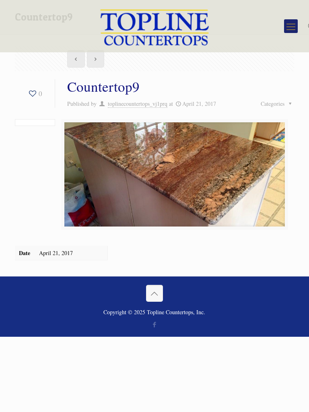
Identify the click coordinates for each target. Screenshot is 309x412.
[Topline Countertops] (154, 26)
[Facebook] (154, 324)
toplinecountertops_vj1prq (137, 103)
